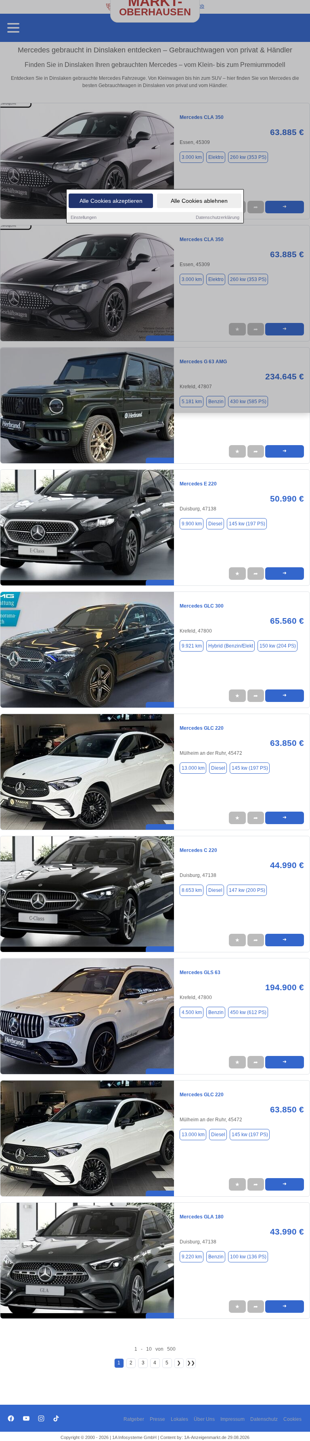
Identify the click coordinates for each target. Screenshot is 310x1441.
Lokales (179, 1419)
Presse (157, 1419)
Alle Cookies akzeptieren (111, 201)
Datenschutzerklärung (217, 217)
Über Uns (204, 1419)
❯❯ (191, 1363)
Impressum (232, 1419)
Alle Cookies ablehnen (199, 201)
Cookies (292, 1419)
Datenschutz (264, 1419)
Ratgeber (134, 1419)
